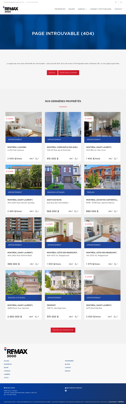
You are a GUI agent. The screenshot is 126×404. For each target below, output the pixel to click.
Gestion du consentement (109, 401)
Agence (81, 9)
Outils (6, 377)
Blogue (67, 364)
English (67, 371)
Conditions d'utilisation (92, 401)
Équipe (72, 9)
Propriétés (60, 9)
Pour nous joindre (68, 72)
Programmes (69, 361)
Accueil (52, 72)
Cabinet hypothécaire (100, 9)
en (121, 2)
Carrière (7, 374)
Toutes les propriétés (63, 330)
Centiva (120, 401)
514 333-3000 (33, 2)
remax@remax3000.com (15, 2)
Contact (118, 9)
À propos (7, 371)
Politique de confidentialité (75, 401)
